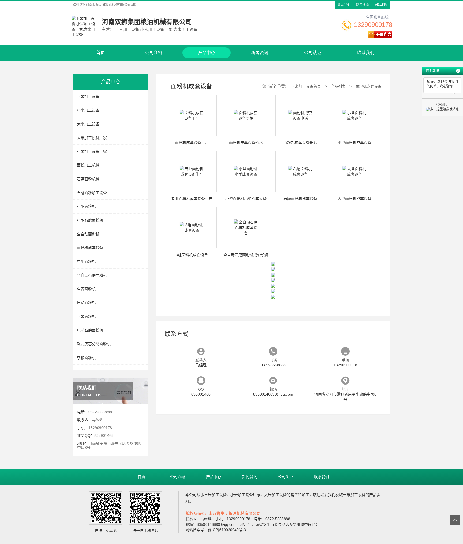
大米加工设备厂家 (92, 138)
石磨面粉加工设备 (92, 193)
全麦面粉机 (86, 289)
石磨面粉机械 (88, 179)
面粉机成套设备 (90, 247)
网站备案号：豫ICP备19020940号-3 (215, 530)
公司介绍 (153, 52)
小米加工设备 (88, 110)
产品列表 (338, 86)
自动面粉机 (86, 302)
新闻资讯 (259, 52)
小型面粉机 (86, 206)
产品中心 (206, 52)
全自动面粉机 (88, 234)
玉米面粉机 (86, 316)
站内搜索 (362, 4)
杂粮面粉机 (86, 358)
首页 (100, 52)
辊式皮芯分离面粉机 (94, 344)
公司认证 (312, 52)
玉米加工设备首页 (306, 86)
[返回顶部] (455, 520)
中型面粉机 (86, 261)
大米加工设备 (88, 124)
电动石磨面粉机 (90, 330)
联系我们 (344, 4)
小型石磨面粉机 (90, 220)
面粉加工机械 (88, 165)
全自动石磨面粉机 (92, 275)
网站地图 (381, 4)
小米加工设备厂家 (92, 151)
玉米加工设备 (88, 96)
